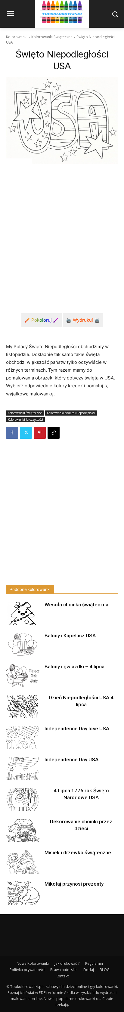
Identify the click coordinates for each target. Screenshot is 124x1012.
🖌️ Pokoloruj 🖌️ (41, 320)
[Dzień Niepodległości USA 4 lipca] (23, 706)
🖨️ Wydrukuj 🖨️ (83, 320)
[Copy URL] (54, 433)
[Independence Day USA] (23, 768)
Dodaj (88, 969)
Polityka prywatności (27, 969)
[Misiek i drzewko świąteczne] (23, 861)
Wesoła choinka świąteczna (76, 605)
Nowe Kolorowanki (33, 963)
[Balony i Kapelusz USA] (23, 644)
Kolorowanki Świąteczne (52, 36)
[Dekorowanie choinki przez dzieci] (23, 830)
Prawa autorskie (64, 969)
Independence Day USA (71, 760)
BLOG (105, 969)
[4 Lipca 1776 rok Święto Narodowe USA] (23, 799)
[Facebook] (12, 433)
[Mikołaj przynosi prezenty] (23, 893)
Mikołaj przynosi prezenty (74, 884)
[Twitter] (26, 433)
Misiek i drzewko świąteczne (78, 853)
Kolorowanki (16, 36)
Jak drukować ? (66, 963)
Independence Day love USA (77, 729)
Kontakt (62, 976)
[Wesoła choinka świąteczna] (23, 613)
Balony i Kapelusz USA (70, 636)
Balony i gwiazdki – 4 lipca (74, 667)
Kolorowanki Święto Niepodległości (71, 413)
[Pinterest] (40, 433)
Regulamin (94, 963)
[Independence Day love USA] (23, 737)
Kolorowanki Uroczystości (25, 419)
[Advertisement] (62, 234)
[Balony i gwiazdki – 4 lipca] (23, 675)
